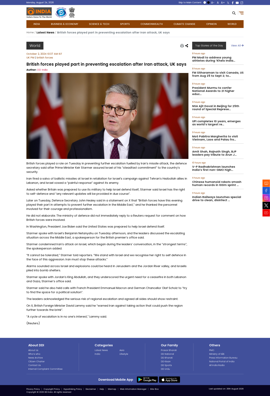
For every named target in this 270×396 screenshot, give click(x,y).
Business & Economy (64, 24)
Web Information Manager (133, 389)
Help (102, 389)
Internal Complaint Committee (45, 369)
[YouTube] (266, 213)
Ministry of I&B (216, 354)
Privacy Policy (33, 389)
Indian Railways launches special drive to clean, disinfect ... (216, 198)
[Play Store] (147, 379)
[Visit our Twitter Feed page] (266, 205)
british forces (45, 57)
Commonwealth (152, 24)
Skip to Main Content (190, 2)
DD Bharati (167, 357)
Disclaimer (91, 389)
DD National (167, 354)
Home (30, 32)
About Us (33, 350)
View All (236, 45)
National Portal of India (221, 361)
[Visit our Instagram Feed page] (266, 198)
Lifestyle (124, 354)
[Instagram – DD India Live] (242, 3)
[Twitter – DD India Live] (228, 3)
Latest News (101, 350)
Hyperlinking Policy (73, 389)
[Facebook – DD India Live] (233, 3)
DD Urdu (165, 369)
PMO (211, 350)
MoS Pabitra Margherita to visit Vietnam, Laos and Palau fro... (215, 138)
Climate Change (184, 24)
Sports (125, 24)
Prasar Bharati (169, 350)
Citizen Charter (36, 361)
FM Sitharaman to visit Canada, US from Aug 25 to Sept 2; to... (218, 74)
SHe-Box (154, 389)
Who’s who (34, 354)
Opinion (211, 24)
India (36, 24)
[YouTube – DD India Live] (237, 3)
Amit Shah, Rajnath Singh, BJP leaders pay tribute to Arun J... (214, 153)
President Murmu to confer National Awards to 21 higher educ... (213, 91)
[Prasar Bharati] (61, 12)
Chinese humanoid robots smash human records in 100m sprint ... (216, 183)
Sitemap (112, 389)
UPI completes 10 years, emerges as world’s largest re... (216, 123)
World (232, 24)
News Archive (35, 357)
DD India (42, 70)
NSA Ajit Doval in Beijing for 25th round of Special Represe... (215, 108)
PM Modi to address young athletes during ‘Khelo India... (213, 59)
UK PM (30, 57)
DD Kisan (166, 361)
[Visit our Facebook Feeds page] (266, 190)
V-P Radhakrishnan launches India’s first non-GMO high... (213, 168)
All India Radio (217, 365)
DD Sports (166, 365)
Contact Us (34, 365)
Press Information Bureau (223, 357)
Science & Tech (99, 24)
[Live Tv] (266, 183)
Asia (122, 350)
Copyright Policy (52, 389)
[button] (234, 13)
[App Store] (169, 379)
